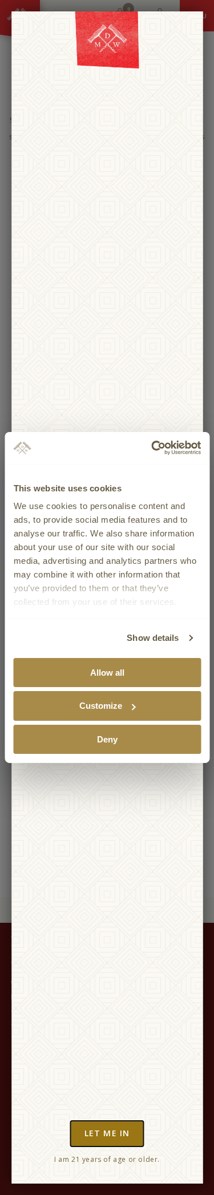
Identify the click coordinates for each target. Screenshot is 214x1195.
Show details (153, 638)
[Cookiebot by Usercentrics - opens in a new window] (152, 448)
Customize (100, 705)
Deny (107, 739)
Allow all (107, 672)
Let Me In (106, 1133)
